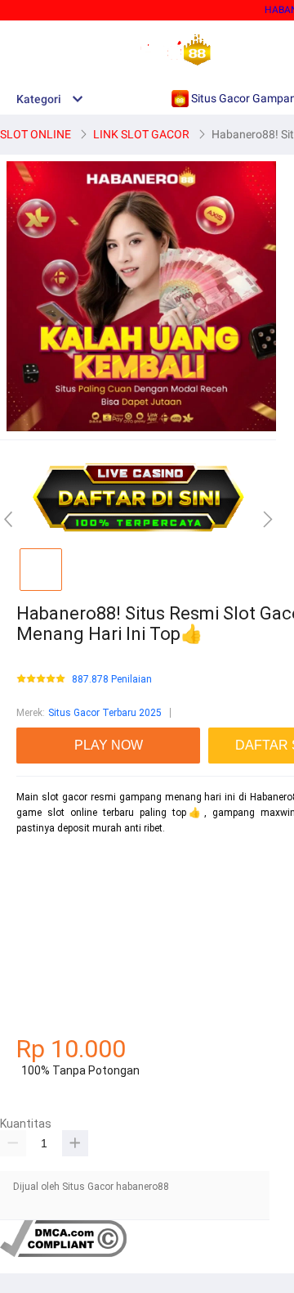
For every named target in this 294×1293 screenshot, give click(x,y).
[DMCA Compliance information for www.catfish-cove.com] (63, 1253)
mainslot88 (42, 857)
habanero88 (42, 886)
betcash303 (42, 915)
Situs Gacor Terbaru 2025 (105, 713)
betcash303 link (51, 972)
